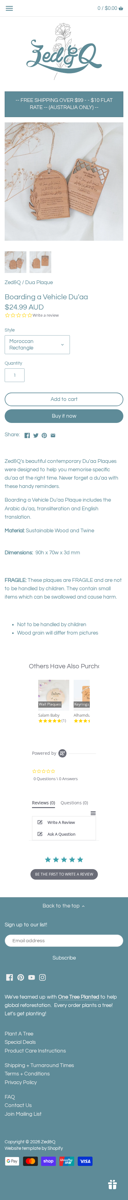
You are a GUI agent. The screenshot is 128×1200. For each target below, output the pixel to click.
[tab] (43, 804)
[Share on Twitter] (36, 434)
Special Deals (20, 1042)
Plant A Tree (19, 1034)
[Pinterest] (20, 977)
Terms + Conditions (27, 1074)
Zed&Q (13, 282)
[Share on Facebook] (27, 434)
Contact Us (18, 1105)
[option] (15, 262)
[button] (64, 822)
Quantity (13, 363)
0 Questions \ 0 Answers (56, 778)
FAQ (10, 1097)
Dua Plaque (39, 282)
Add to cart (64, 399)
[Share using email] (53, 434)
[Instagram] (42, 977)
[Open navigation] (9, 8)
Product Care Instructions (35, 1051)
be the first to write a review (64, 874)
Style (10, 329)
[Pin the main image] (44, 434)
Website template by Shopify (34, 1148)
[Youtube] (31, 977)
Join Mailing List (23, 1114)
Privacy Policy (21, 1082)
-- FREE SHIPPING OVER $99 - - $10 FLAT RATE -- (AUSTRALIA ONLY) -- (64, 104)
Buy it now (64, 416)
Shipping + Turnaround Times (39, 1065)
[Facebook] (9, 977)
